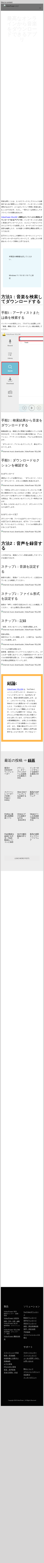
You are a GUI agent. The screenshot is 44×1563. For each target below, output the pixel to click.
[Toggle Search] (40, 7)
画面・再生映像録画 (31, 1326)
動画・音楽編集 (9, 1355)
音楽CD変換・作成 (11, 1372)
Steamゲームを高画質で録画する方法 (34, 817)
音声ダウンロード (30, 1320)
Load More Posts (22, 858)
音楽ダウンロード (30, 1323)
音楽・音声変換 (9, 1370)
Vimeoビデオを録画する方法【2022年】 (22, 817)
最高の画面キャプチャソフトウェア (34, 837)
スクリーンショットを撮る (32, 1336)
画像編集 (7, 1361)
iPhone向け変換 (10, 1367)
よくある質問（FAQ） (32, 1358)
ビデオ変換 (8, 1364)
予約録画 (27, 1332)
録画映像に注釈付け (11, 1358)
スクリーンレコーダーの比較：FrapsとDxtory (8, 796)
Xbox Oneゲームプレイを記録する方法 (22, 795)
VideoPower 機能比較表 (12, 1337)
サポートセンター (30, 1353)
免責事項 (27, 1375)
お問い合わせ (28, 1361)
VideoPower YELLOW (9, 217)
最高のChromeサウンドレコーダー (8, 771)
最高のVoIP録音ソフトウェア (34, 794)
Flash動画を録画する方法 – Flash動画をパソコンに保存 (9, 838)
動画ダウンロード (30, 1318)
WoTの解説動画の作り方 (21, 836)
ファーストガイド (30, 1355)
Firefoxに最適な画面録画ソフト (8, 816)
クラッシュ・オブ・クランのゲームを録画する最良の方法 (21, 773)
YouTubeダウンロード (31, 1313)
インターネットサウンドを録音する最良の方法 (34, 772)
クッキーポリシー (30, 1377)
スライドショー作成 (11, 1353)
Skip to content (6, 2)
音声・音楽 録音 (29, 1329)
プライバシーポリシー (32, 1372)
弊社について (28, 1369)
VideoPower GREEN (12, 1319)
